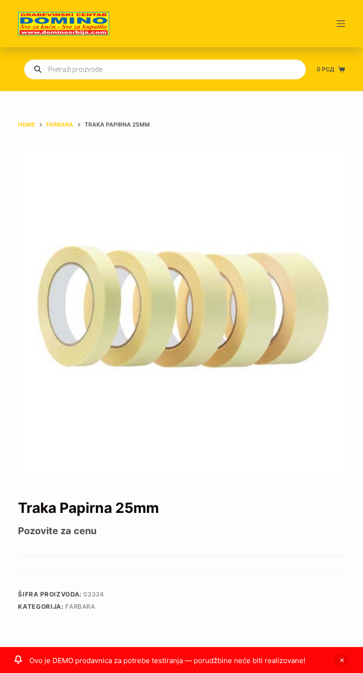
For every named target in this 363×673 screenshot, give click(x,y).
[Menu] (341, 23)
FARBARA (80, 606)
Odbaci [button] (342, 660)
